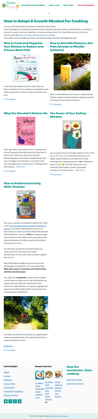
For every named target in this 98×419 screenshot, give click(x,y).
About (6, 372)
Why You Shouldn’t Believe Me (26, 113)
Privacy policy (64, 416)
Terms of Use (9, 387)
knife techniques (25, 35)
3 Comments (57, 104)
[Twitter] (19, 401)
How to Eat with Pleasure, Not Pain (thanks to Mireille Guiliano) (71, 46)
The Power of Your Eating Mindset (68, 114)
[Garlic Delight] (10, 5)
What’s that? (68, 5)
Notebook (8, 380)
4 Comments (10, 171)
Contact (7, 376)
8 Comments (10, 99)
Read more (20, 166)
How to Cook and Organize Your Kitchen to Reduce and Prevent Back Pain (24, 46)
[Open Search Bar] (49, 13)
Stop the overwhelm (86, 5)
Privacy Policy (9, 383)
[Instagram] (15, 401)
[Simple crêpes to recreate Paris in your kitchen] (59, 377)
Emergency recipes (74, 379)
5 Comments (57, 174)
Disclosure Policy (11, 395)
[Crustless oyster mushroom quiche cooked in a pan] (39, 378)
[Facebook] (10, 401)
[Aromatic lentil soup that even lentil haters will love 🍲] (49, 377)
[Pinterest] (6, 401)
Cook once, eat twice (75, 383)
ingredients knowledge (45, 35)
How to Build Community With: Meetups (22, 184)
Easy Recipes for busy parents (33, 5)
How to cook (54, 5)
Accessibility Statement (13, 391)
